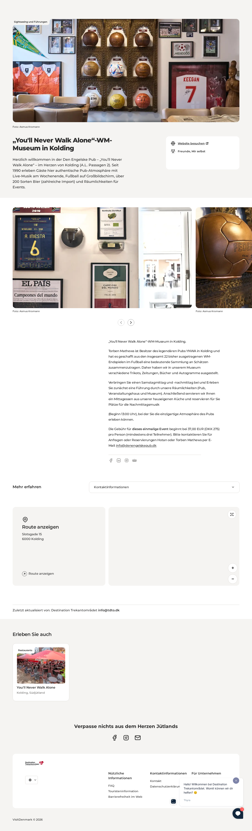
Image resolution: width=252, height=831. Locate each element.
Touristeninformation (123, 791)
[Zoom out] (232, 579)
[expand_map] (232, 514)
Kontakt (155, 781)
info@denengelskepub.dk (136, 445)
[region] (173, 546)
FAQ (111, 785)
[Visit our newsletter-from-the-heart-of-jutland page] (137, 737)
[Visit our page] (126, 737)
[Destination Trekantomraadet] (34, 763)
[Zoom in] (232, 568)
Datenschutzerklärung (166, 786)
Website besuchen (191, 143)
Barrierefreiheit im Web (125, 796)
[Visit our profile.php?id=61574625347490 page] (114, 737)
